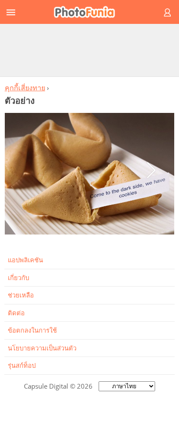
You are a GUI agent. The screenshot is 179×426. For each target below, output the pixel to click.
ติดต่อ (16, 312)
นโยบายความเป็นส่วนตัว (42, 347)
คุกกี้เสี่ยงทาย (25, 87)
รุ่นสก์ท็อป (22, 365)
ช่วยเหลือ (21, 295)
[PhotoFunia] (88, 12)
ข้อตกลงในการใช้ (32, 330)
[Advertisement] (89, 50)
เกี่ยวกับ (18, 277)
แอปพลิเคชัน (25, 259)
